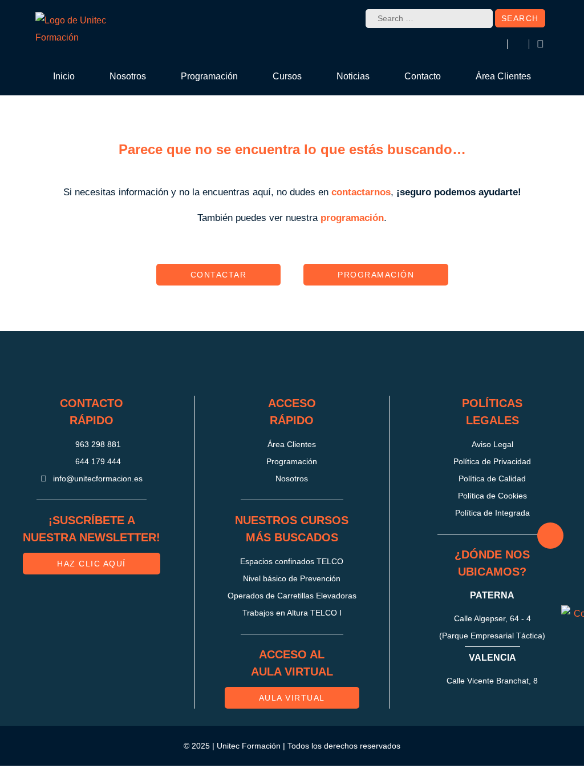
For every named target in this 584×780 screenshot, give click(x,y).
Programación (209, 76)
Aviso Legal (492, 444)
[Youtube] (349, 364)
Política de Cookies (492, 495)
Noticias (353, 76)
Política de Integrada (492, 512)
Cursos (287, 76)
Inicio (64, 76)
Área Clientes (503, 76)
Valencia (492, 657)
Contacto (422, 76)
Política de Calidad (492, 478)
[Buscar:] (429, 18)
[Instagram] (235, 364)
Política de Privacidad (492, 461)
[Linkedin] (311, 364)
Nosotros (128, 76)
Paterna (492, 595)
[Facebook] (273, 364)
